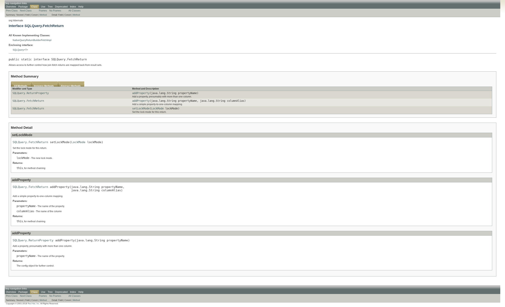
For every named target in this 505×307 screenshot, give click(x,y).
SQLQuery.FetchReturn (28, 100)
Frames (43, 10)
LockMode (157, 108)
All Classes (74, 10)
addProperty (141, 93)
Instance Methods (44, 86)
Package (23, 6)
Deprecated (61, 6)
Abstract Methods (71, 86)
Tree (50, 6)
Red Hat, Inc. (34, 303)
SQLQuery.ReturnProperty (30, 93)
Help (80, 6)
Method (43, 15)
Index (73, 6)
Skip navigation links (16, 3)
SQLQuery (18, 50)
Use (43, 6)
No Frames (55, 10)
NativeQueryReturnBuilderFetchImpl (32, 40)
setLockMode (141, 108)
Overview (11, 6)
